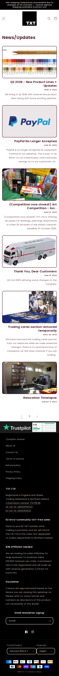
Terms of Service (15, 458)
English (43, 651)
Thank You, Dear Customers (35, 271)
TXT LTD (24, 672)
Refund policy (13, 465)
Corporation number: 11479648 (23, 502)
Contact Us (12, 452)
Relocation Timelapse (40, 398)
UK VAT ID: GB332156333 (19, 506)
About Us (10, 445)
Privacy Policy (13, 471)
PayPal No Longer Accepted (35, 141)
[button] (3, 18)
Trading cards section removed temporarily (32, 328)
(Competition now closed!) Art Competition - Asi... (33, 206)
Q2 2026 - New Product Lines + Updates (33, 84)
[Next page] (37, 416)
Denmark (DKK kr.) (19, 651)
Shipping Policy (14, 478)
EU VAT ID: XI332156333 (18, 510)
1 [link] (21, 416)
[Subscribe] (50, 620)
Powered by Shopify (35, 672)
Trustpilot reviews (15, 439)
